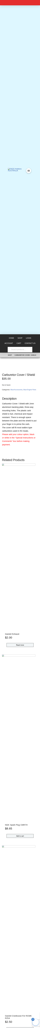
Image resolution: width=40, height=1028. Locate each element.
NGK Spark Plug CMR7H (16, 825)
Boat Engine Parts (29, 390)
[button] (28, 170)
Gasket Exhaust (12, 634)
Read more (20, 645)
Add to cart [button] (20, 836)
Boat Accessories (17, 390)
